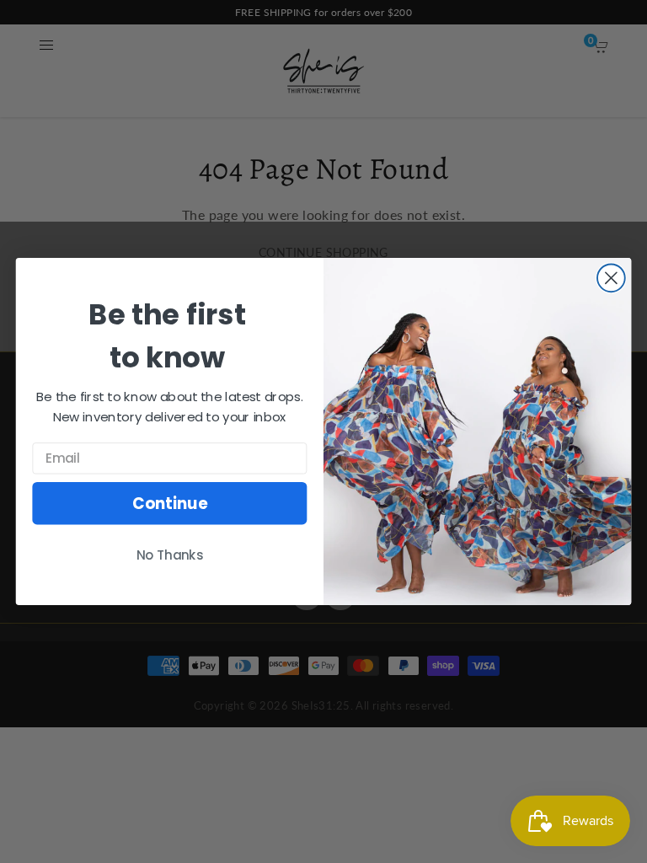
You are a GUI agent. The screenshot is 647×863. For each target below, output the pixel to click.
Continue (169, 503)
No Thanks (170, 555)
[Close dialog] (611, 278)
